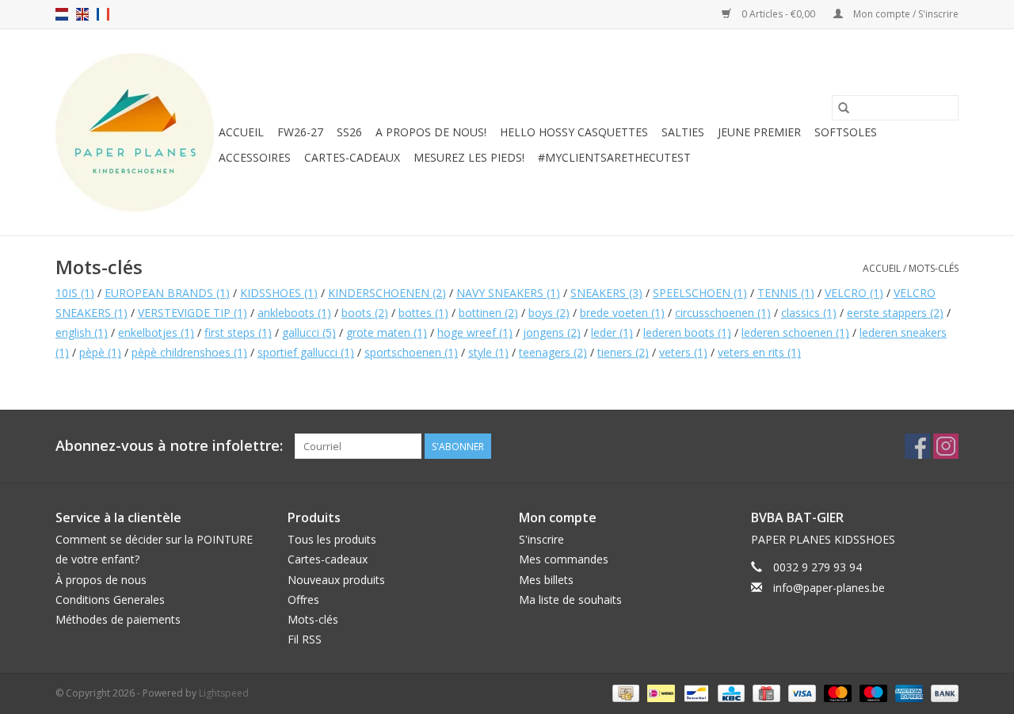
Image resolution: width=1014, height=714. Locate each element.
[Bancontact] (694, 693)
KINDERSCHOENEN (387, 292)
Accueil (241, 131)
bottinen (488, 312)
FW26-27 (300, 131)
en (82, 14)
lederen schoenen (795, 332)
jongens (552, 332)
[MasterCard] (836, 693)
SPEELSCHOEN (700, 292)
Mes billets (546, 579)
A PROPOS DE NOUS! (430, 131)
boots (364, 312)
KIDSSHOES (279, 292)
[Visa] (800, 693)
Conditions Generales (110, 599)
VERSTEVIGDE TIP (192, 312)
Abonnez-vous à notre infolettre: (169, 445)
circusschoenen (723, 312)
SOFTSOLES (845, 131)
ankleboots (294, 312)
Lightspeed (224, 693)
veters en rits (759, 352)
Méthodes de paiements (118, 619)
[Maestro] (872, 693)
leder (612, 332)
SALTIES (682, 131)
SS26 (349, 131)
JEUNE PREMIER (759, 131)
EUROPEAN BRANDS (167, 292)
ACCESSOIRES (255, 157)
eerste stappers (895, 312)
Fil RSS (305, 639)
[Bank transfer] (942, 693)
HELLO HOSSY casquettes (574, 131)
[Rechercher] (844, 107)
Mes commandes (563, 559)
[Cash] (624, 693)
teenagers (553, 352)
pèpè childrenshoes (189, 352)
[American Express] (907, 693)
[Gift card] (764, 693)
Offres (303, 599)
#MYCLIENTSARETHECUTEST (614, 157)
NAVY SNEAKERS (508, 292)
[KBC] (729, 693)
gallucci (309, 332)
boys (549, 312)
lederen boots (687, 332)
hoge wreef (475, 332)
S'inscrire (541, 539)
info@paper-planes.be (829, 587)
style (488, 352)
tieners (623, 352)
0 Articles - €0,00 (778, 14)
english (81, 332)
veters (683, 352)
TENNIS (785, 292)
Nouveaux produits (336, 579)
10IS (74, 292)
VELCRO (854, 292)
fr (103, 14)
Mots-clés (934, 268)
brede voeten (622, 312)
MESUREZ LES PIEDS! (469, 157)
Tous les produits (332, 539)
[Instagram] (946, 446)
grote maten (386, 332)
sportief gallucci (305, 352)
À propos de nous (101, 579)
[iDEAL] (659, 693)
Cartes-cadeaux (352, 157)
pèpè (100, 352)
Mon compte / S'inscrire (905, 14)
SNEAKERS (606, 292)
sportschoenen (411, 352)
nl (61, 14)
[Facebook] (917, 446)
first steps (238, 332)
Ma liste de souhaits (570, 599)
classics (809, 312)
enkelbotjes (156, 332)
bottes (423, 312)
